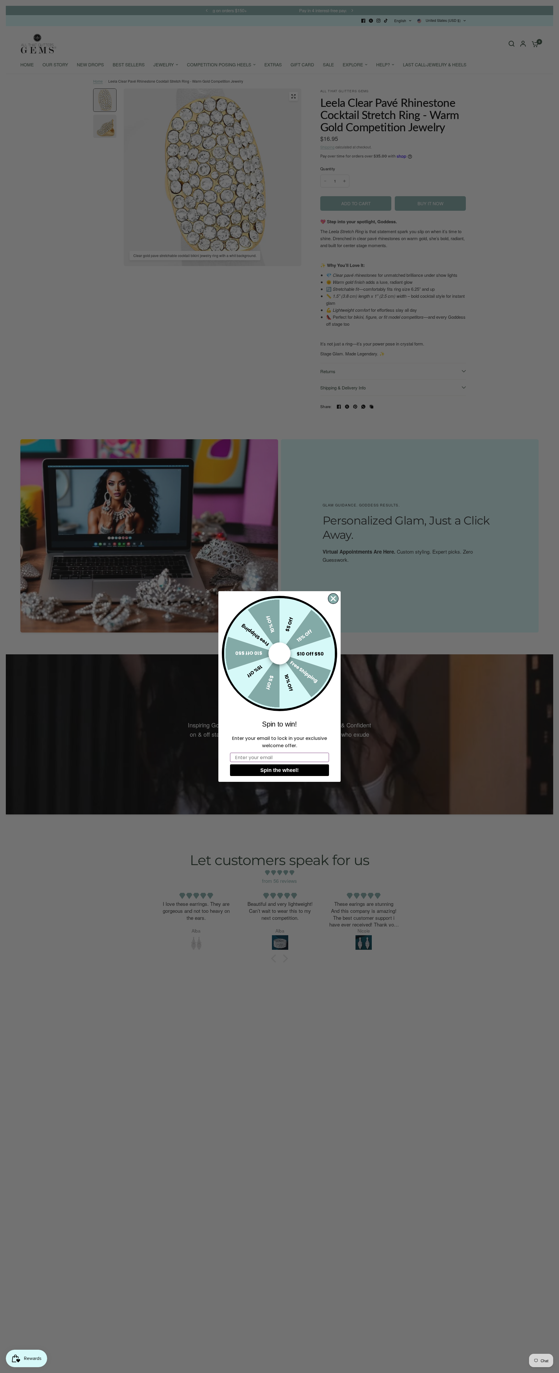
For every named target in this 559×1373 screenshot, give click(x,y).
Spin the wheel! (279, 770)
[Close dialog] (333, 599)
